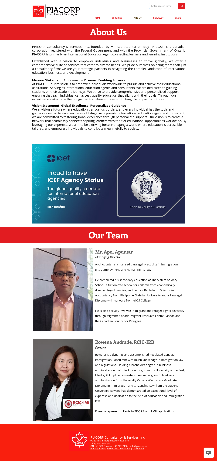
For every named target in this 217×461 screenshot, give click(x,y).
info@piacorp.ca (138, 445)
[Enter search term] (181, 6)
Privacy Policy (97, 448)
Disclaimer (138, 448)
